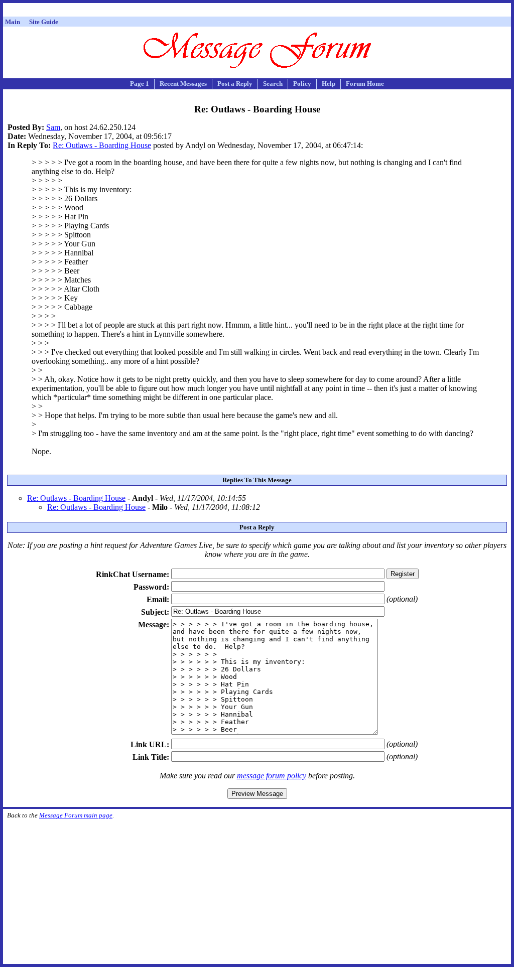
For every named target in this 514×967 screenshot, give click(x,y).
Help (328, 83)
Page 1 (139, 83)
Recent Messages (183, 83)
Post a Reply (234, 83)
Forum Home (365, 83)
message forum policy (271, 775)
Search (273, 83)
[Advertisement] (257, 11)
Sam (53, 127)
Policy (302, 83)
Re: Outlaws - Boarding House (102, 145)
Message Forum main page (75, 815)
